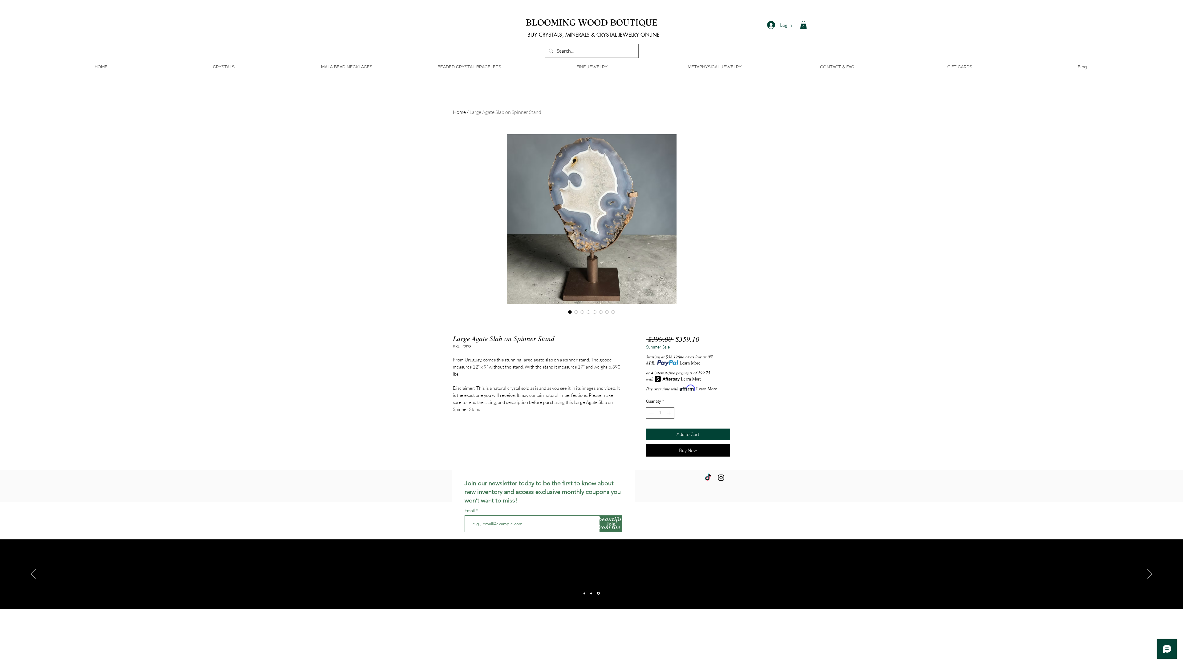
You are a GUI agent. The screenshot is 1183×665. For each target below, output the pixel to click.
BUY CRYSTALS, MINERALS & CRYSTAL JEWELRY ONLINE (593, 34)
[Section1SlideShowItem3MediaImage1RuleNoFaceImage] (598, 593)
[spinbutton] (660, 413)
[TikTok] (708, 478)
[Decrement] (651, 413)
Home (459, 112)
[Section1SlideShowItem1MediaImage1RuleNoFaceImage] (584, 593)
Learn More (690, 363)
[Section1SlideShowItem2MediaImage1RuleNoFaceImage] (591, 593)
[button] (803, 25)
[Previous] (33, 574)
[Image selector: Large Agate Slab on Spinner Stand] (570, 312)
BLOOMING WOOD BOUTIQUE (592, 22)
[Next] (1149, 574)
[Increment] (669, 413)
